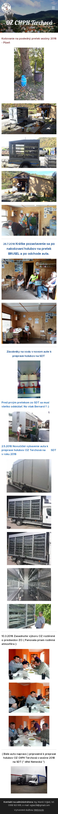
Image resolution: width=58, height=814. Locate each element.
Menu (53, 8)
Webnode (39, 810)
